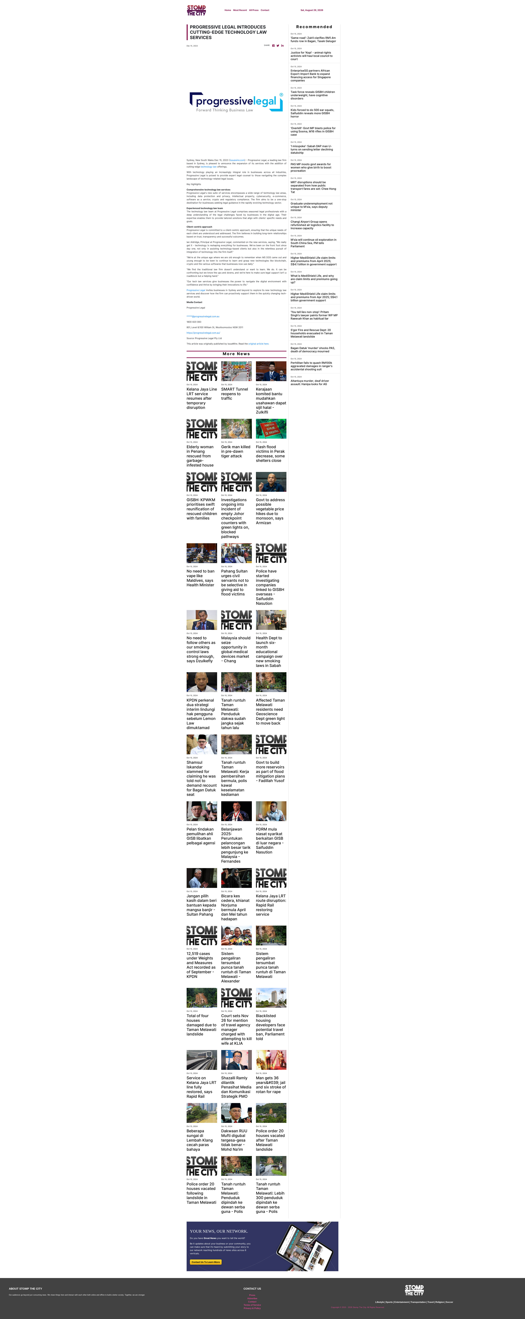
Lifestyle (379, 1302)
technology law (209, 166)
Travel (431, 1302)
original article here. (258, 343)
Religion (439, 1302)
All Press (254, 10)
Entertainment (401, 1302)
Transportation (418, 1302)
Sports (389, 1302)
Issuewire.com (237, 160)
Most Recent (240, 10)
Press (252, 1295)
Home (228, 10)
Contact (265, 10)
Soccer (449, 1302)
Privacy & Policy (252, 1308)
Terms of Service (252, 1305)
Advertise (252, 1298)
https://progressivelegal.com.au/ (203, 332)
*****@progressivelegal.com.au (203, 316)
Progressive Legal (196, 290)
